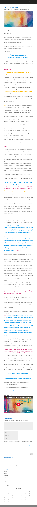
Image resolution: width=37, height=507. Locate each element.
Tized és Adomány (7, 458)
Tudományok (6, 479)
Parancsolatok (6, 475)
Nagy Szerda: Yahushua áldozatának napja (11, 467)
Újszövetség (6, 481)
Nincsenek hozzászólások (25, 9)
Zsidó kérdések (18, 9)
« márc (5, 503)
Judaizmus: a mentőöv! (11, 390)
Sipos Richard (8, 9)
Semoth (5, 477)
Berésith (5, 471)
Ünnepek (5, 483)
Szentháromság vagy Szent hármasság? (10, 465)
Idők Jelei (5, 473)
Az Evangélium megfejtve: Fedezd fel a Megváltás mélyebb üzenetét (15, 460)
